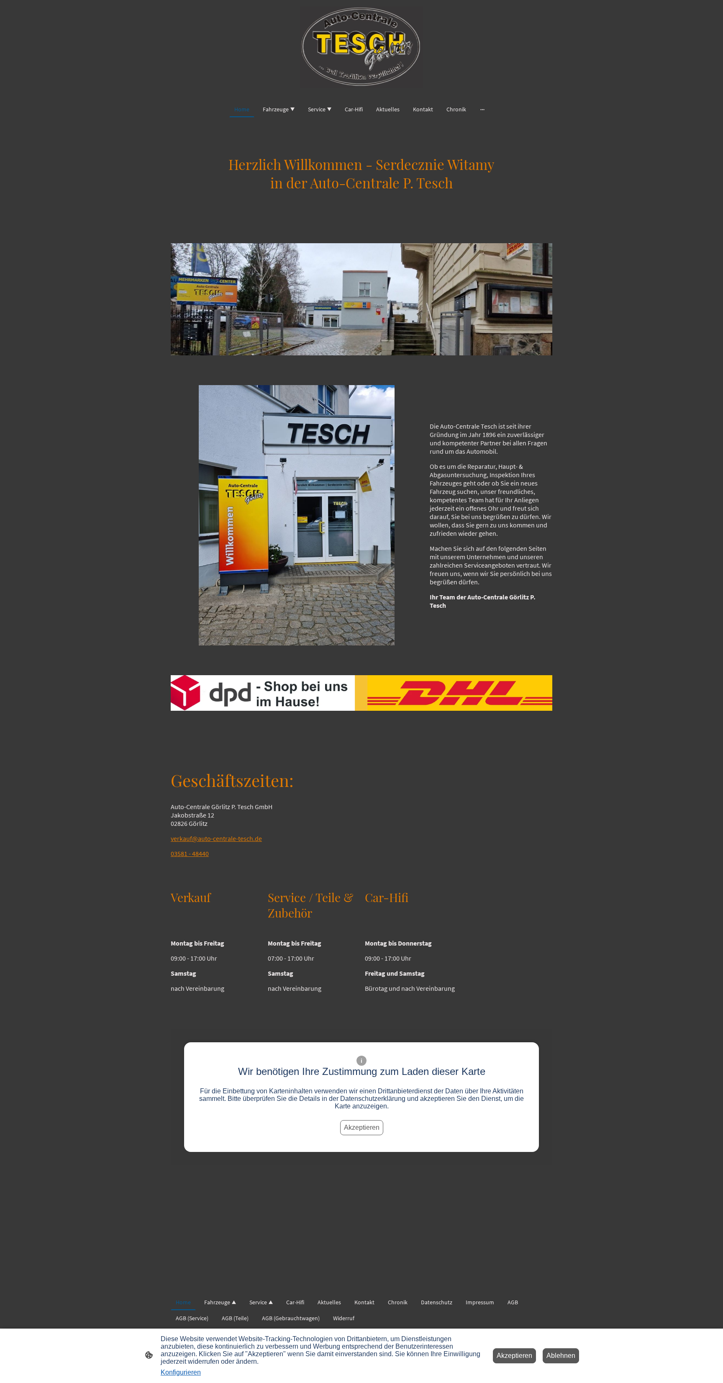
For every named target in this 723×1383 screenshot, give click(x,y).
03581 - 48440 (190, 853)
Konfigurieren (181, 1372)
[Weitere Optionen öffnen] (482, 109)
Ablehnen (560, 1355)
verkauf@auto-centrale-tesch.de (216, 838)
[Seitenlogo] (361, 47)
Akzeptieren (361, 1127)
